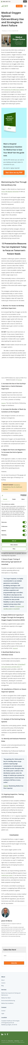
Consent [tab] (5, 499)
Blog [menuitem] (2, 985)
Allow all (14, 540)
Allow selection (14, 544)
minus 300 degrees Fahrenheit (10, 191)
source (15, 648)
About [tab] (22, 499)
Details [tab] (14, 499)
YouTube (20, 380)
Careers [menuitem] (3, 983)
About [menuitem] (2, 980)
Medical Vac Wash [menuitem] (6, 998)
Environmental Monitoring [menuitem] (8, 1000)
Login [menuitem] (2, 1013)
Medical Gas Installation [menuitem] (7, 1003)
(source (3, 403)
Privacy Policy (10, 1040)
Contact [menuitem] (3, 1010)
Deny (14, 548)
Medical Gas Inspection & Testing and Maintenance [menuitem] (10, 994)
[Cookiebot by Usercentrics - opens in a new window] (20, 495)
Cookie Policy (16, 1040)
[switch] (24, 526)
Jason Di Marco (9, 30)
